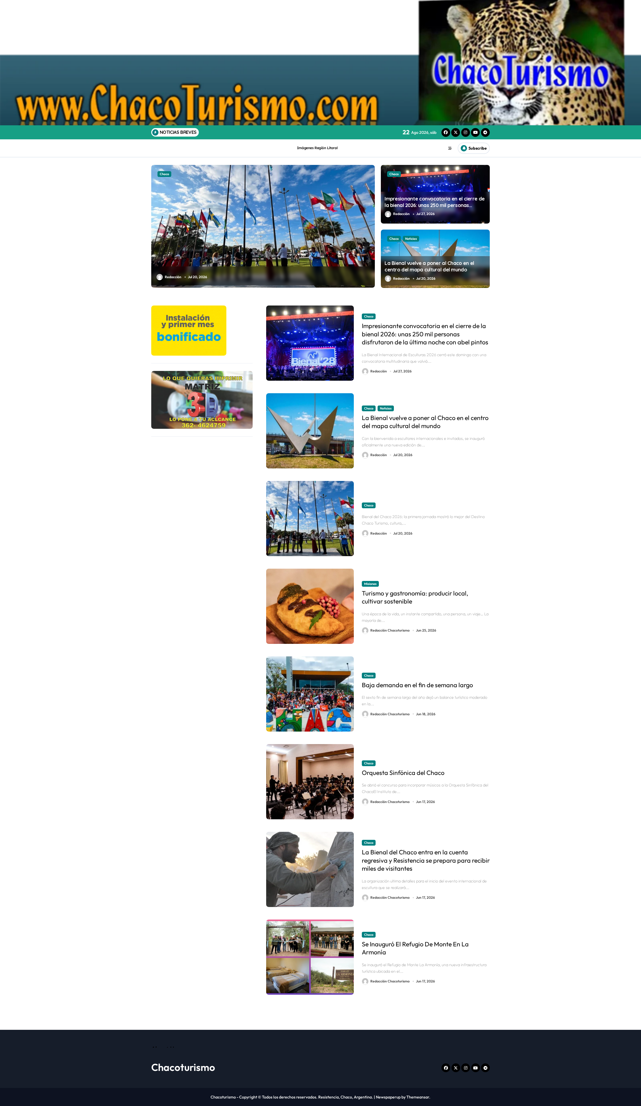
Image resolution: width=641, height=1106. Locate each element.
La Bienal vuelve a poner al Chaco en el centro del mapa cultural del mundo (429, 266)
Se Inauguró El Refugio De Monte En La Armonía (415, 948)
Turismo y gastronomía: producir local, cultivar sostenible (415, 597)
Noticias (411, 239)
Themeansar (417, 1096)
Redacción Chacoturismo (184, 277)
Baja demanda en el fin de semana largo (417, 685)
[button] (370, 226)
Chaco (394, 174)
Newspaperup (388, 1096)
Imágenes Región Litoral (317, 148)
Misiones (166, 174)
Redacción (401, 214)
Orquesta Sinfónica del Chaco (403, 773)
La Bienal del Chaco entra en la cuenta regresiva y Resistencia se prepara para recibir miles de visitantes (426, 860)
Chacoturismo (183, 1067)
